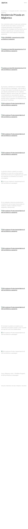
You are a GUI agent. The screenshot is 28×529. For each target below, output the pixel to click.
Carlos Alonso (23, 11)
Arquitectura (4, 11)
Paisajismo (3, 12)
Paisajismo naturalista (21, 385)
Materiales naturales (11, 385)
